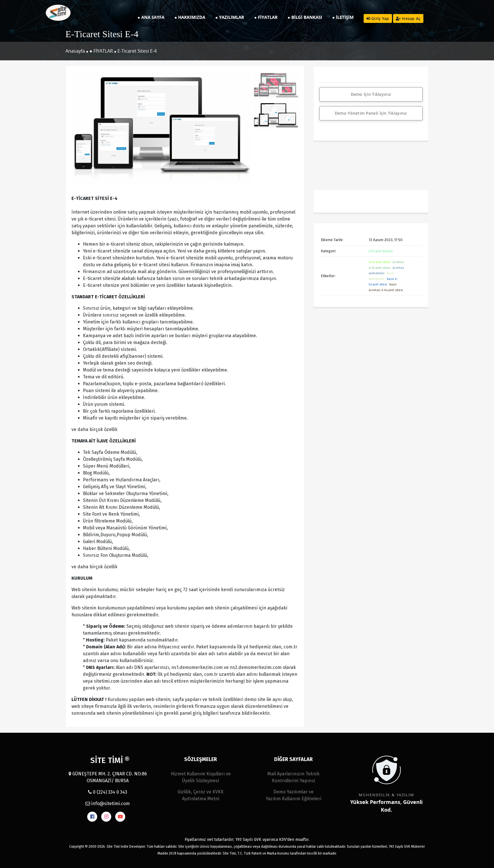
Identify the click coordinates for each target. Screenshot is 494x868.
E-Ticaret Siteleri (381, 251)
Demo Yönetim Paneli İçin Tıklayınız (371, 113)
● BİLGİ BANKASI (305, 17)
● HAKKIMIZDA (189, 17)
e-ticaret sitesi (379, 262)
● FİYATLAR (266, 17)
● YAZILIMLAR (229, 17)
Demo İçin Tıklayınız (371, 94)
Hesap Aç (411, 18)
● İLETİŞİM (343, 17)
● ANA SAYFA (151, 17)
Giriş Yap (379, 18)
